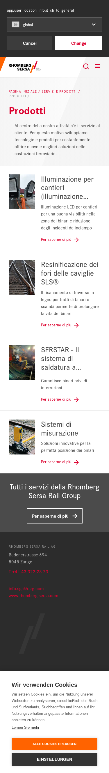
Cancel (30, 43)
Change (78, 43)
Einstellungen (54, 759)
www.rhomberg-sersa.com (33, 595)
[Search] (86, 66)
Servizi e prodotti (60, 91)
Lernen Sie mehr (25, 727)
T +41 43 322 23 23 (28, 571)
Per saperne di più (50, 515)
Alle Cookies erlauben (54, 744)
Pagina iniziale (23, 91)
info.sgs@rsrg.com (26, 588)
